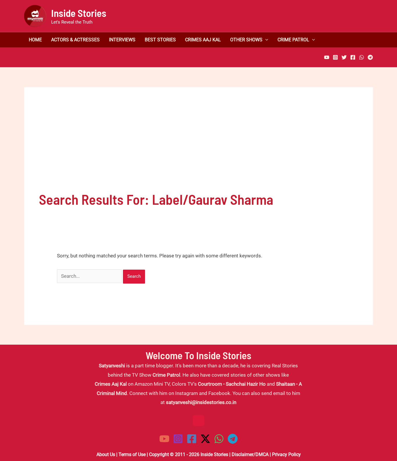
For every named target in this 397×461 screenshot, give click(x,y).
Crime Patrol (293, 40)
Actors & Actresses (75, 40)
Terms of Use (132, 454)
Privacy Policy (286, 454)
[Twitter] (344, 57)
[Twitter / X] (205, 439)
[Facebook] (352, 57)
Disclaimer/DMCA (250, 454)
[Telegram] (370, 57)
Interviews (122, 40)
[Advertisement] (198, 145)
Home (35, 40)
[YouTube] (326, 57)
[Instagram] (335, 57)
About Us (105, 454)
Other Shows (246, 40)
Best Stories (160, 40)
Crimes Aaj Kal (203, 40)
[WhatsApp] (361, 57)
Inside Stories (78, 13)
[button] (265, 40)
